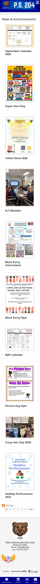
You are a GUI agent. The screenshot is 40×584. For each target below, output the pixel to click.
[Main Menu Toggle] (37, 2)
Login (33, 571)
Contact (35, 582)
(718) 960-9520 (23, 547)
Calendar (18, 582)
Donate (6, 571)
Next (30, 509)
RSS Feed (9, 505)
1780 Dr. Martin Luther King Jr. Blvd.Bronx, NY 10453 (20, 543)
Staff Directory (6, 582)
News (27, 582)
